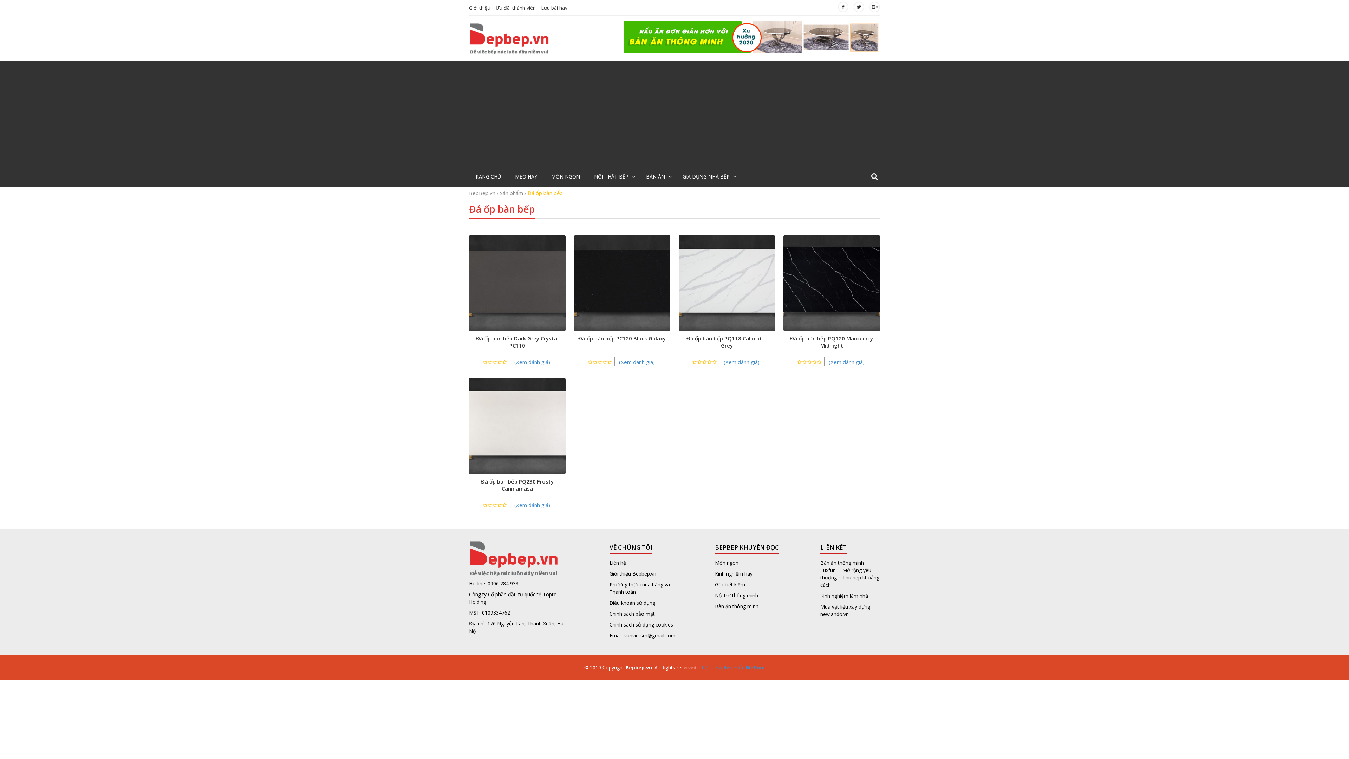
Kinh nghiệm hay (733, 573)
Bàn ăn (655, 176)
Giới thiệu (479, 8)
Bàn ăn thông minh (736, 606)
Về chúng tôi (631, 547)
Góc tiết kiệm (730, 584)
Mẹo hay (526, 176)
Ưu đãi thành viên (516, 8)
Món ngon (565, 176)
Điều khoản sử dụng (632, 602)
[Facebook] (843, 6)
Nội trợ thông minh (736, 595)
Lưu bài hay (554, 8)
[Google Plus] (874, 6)
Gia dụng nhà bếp (706, 176)
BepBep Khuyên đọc (747, 547)
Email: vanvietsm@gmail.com (643, 635)
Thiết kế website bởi (731, 667)
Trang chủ (487, 176)
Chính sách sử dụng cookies (641, 624)
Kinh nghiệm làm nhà (844, 595)
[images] (752, 36)
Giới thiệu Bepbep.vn (633, 573)
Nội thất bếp (611, 176)
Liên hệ (618, 562)
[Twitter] (859, 6)
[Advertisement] (674, 114)
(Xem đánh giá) (532, 361)
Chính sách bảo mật (632, 613)
